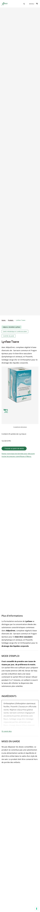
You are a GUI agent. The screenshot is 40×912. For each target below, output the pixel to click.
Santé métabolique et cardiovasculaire (15, 331)
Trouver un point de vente (14, 448)
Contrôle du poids (8, 336)
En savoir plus (7, 731)
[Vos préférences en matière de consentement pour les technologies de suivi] (36, 908)
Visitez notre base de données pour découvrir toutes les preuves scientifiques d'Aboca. (18, 455)
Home (3, 320)
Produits (10, 320)
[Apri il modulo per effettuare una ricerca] (24, 4)
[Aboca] (4, 3)
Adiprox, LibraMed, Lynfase (11, 327)
